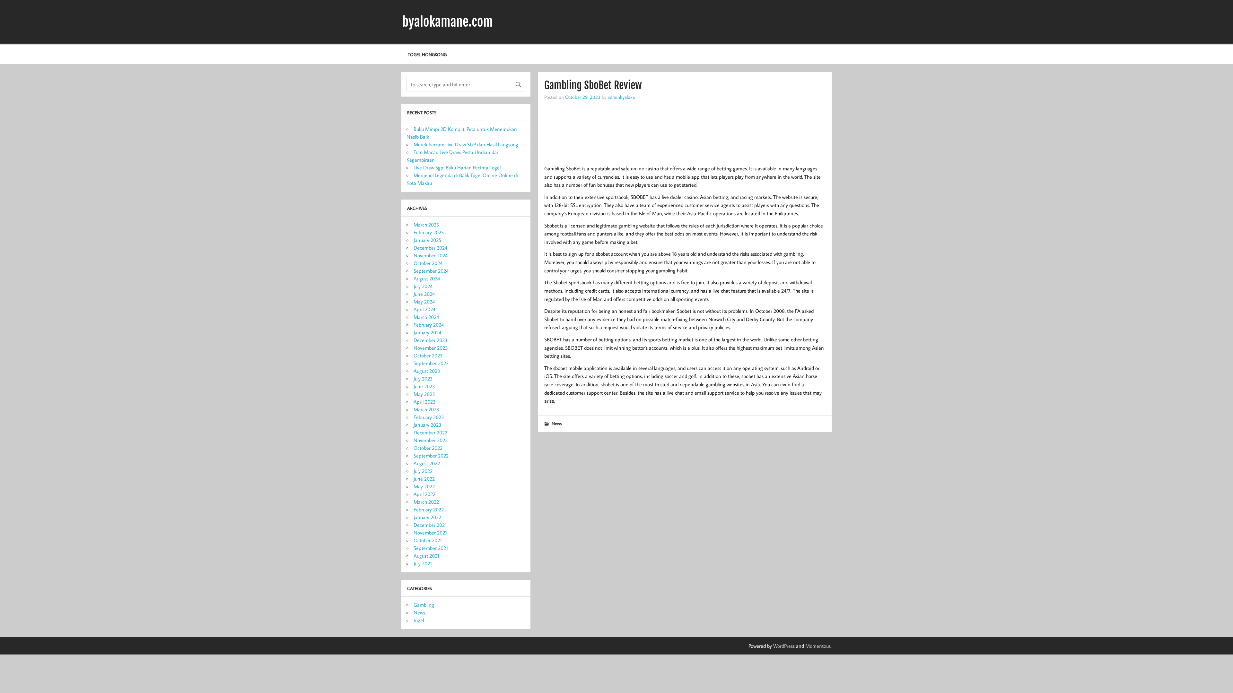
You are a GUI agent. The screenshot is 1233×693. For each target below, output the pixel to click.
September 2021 (431, 548)
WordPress (784, 646)
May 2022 (424, 486)
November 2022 (431, 440)
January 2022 (427, 517)
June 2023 (424, 386)
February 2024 (429, 324)
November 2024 (431, 255)
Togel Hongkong (427, 54)
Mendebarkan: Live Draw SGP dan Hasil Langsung (466, 144)
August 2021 (426, 555)
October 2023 (428, 355)
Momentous (818, 646)
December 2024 (430, 247)
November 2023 (431, 348)
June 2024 (424, 294)
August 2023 (427, 371)
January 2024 (427, 332)
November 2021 (430, 532)
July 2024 (423, 286)
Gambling (424, 605)
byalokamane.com (447, 22)
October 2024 (428, 263)
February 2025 (429, 232)
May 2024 (424, 301)
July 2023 (423, 378)
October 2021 (428, 540)
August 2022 (427, 463)
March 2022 (426, 502)
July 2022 (423, 471)
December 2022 (430, 432)
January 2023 (428, 425)
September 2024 (431, 271)
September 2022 (431, 455)
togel (419, 620)
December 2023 (431, 340)
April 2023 (425, 401)
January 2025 (427, 240)
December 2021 (430, 525)
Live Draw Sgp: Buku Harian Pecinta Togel (457, 167)
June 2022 (424, 478)
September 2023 (431, 363)
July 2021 (423, 563)
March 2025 (426, 224)
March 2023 (426, 409)
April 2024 (424, 309)
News (557, 423)
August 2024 (427, 278)
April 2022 (424, 494)
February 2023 (429, 417)
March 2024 (426, 317)
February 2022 (429, 509)
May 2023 (424, 394)
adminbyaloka (621, 97)
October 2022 (428, 448)
